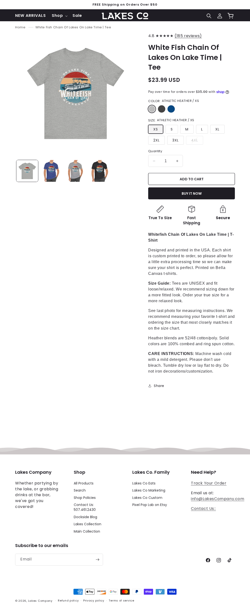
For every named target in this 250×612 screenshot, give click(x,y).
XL (217, 129)
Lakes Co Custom (147, 497)
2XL (156, 140)
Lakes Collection (87, 524)
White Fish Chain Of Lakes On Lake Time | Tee (73, 27)
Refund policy (68, 600)
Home (20, 27)
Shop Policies (85, 497)
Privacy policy (93, 600)
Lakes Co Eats (144, 483)
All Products (84, 483)
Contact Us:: (203, 508)
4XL (197, 141)
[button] (59, 15)
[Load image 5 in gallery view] (75, 171)
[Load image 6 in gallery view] (100, 171)
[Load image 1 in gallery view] (27, 171)
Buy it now (192, 193)
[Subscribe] (97, 560)
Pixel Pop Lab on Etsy (149, 504)
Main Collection (87, 531)
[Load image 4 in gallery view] (51, 171)
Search (80, 490)
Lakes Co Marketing (148, 490)
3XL (175, 140)
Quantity (155, 151)
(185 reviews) (188, 36)
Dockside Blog (85, 517)
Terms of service (121, 600)
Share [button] (159, 385)
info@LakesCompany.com (217, 499)
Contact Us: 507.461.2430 (85, 507)
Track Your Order (209, 483)
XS (155, 129)
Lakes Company (40, 601)
